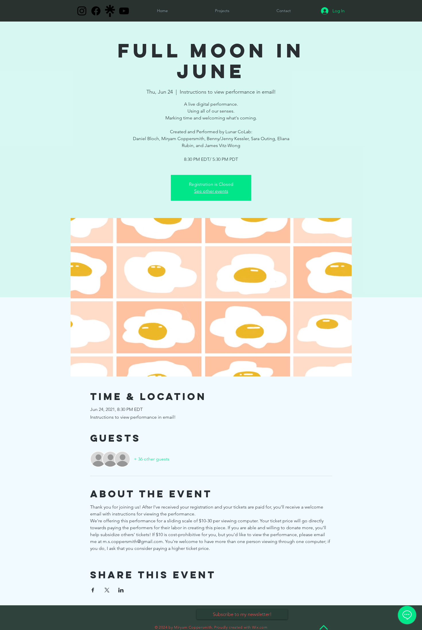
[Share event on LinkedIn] (121, 590)
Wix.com (260, 627)
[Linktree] (110, 11)
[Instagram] (82, 11)
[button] (283, 10)
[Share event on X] (107, 590)
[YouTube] (124, 11)
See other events (211, 191)
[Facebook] (96, 11)
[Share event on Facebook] (93, 590)
